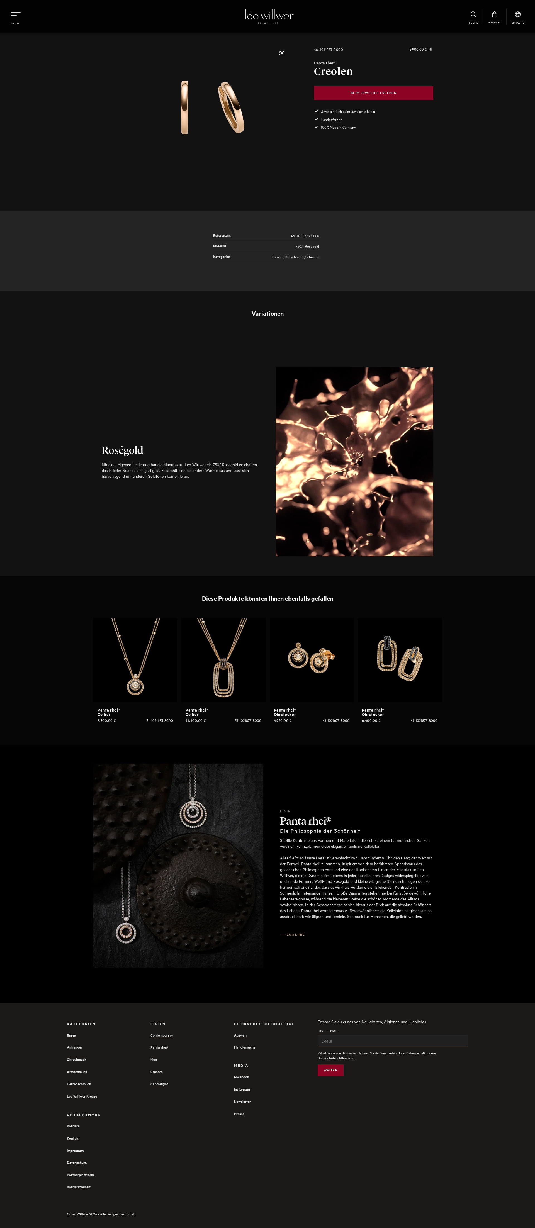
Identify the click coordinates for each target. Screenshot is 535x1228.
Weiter (330, 1070)
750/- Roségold (307, 245)
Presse (239, 1113)
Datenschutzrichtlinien (334, 1058)
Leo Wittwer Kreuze (82, 1096)
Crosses (156, 1071)
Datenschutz (77, 1162)
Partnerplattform (80, 1174)
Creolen (277, 256)
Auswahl (240, 1035)
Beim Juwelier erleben (374, 92)
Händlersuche (244, 1047)
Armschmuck (77, 1071)
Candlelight (159, 1083)
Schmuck (312, 256)
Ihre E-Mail (328, 1031)
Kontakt (73, 1138)
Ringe (71, 1035)
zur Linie (296, 934)
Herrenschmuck (79, 1083)
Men (153, 1059)
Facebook (241, 1077)
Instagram (242, 1089)
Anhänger (74, 1047)
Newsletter (242, 1101)
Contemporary (161, 1035)
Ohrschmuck (294, 256)
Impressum (75, 1150)
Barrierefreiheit (79, 1187)
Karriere (73, 1126)
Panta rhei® (324, 63)
